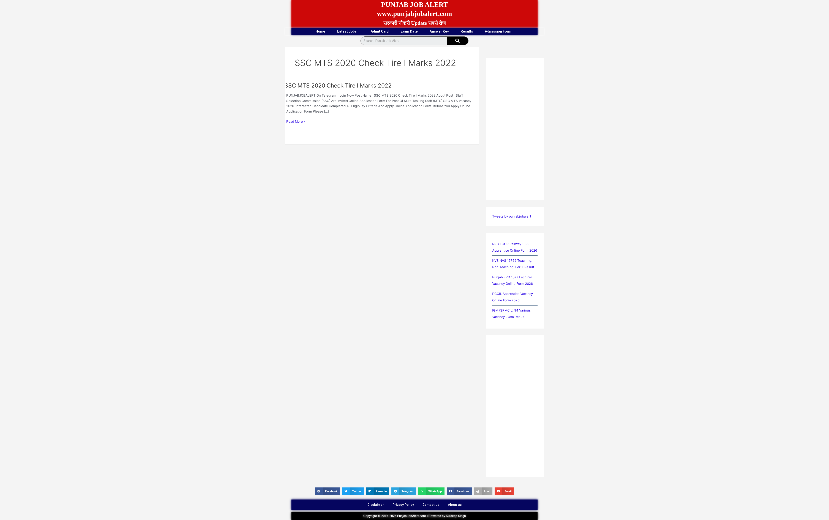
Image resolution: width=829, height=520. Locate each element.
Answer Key (439, 31)
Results (467, 31)
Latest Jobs (347, 31)
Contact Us (430, 505)
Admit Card (380, 31)
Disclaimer (375, 505)
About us (455, 505)
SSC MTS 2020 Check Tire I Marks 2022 (338, 85)
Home (320, 31)
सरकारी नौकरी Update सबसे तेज (414, 23)
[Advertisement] (382, 176)
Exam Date (409, 31)
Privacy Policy (403, 505)
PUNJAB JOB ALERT (414, 4)
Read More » (295, 121)
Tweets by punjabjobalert (511, 216)
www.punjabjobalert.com (414, 13)
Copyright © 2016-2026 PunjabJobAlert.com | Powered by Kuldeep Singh (414, 516)
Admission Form (498, 31)
